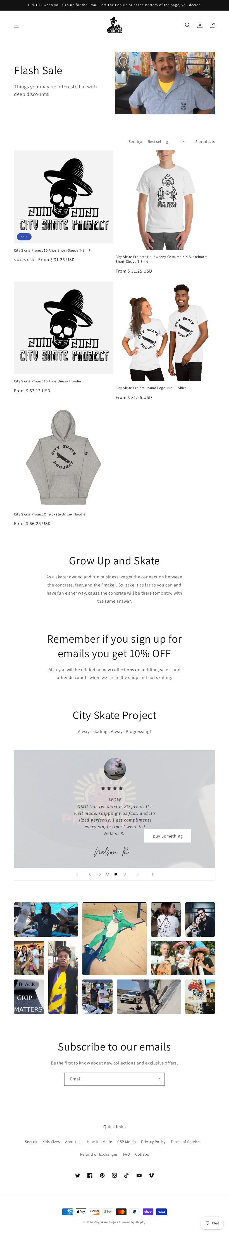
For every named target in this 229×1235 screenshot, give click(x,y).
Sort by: (135, 141)
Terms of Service (185, 1141)
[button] (17, 25)
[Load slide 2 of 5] (99, 874)
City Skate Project (106, 1222)
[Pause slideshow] (152, 874)
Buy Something (168, 836)
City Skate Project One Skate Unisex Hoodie (49, 514)
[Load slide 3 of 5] (107, 874)
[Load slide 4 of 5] (116, 874)
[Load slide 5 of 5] (124, 874)
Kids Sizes (51, 1141)
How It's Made (99, 1141)
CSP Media (126, 1141)
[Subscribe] (158, 1079)
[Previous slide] (77, 874)
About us (73, 1141)
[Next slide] (138, 874)
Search (31, 1141)
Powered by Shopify (132, 1222)
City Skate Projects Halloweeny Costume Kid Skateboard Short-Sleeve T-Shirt (162, 259)
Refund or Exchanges (99, 1154)
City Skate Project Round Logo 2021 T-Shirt (151, 388)
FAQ (126, 1154)
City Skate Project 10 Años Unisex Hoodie (47, 381)
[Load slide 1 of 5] (91, 874)
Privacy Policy (153, 1141)
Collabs (142, 1154)
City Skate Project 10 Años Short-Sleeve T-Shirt (52, 250)
